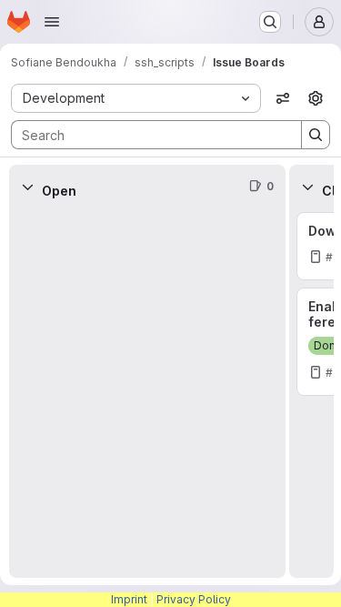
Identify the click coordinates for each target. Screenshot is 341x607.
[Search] (315, 134)
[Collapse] (27, 186)
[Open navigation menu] (51, 21)
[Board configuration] (315, 98)
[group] (147, 393)
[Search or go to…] (270, 22)
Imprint (129, 599)
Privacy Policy (193, 599)
